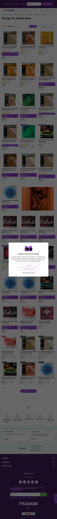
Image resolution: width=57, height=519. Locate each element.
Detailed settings (28, 269)
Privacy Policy (37, 261)
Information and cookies (28, 273)
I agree (29, 265)
